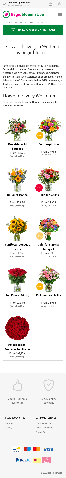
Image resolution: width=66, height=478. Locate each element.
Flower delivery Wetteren (39, 22)
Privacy (8, 427)
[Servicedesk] (59, 4)
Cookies (9, 423)
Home (7, 22)
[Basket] (50, 4)
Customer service (43, 423)
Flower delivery (19, 22)
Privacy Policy (42, 432)
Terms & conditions (44, 427)
